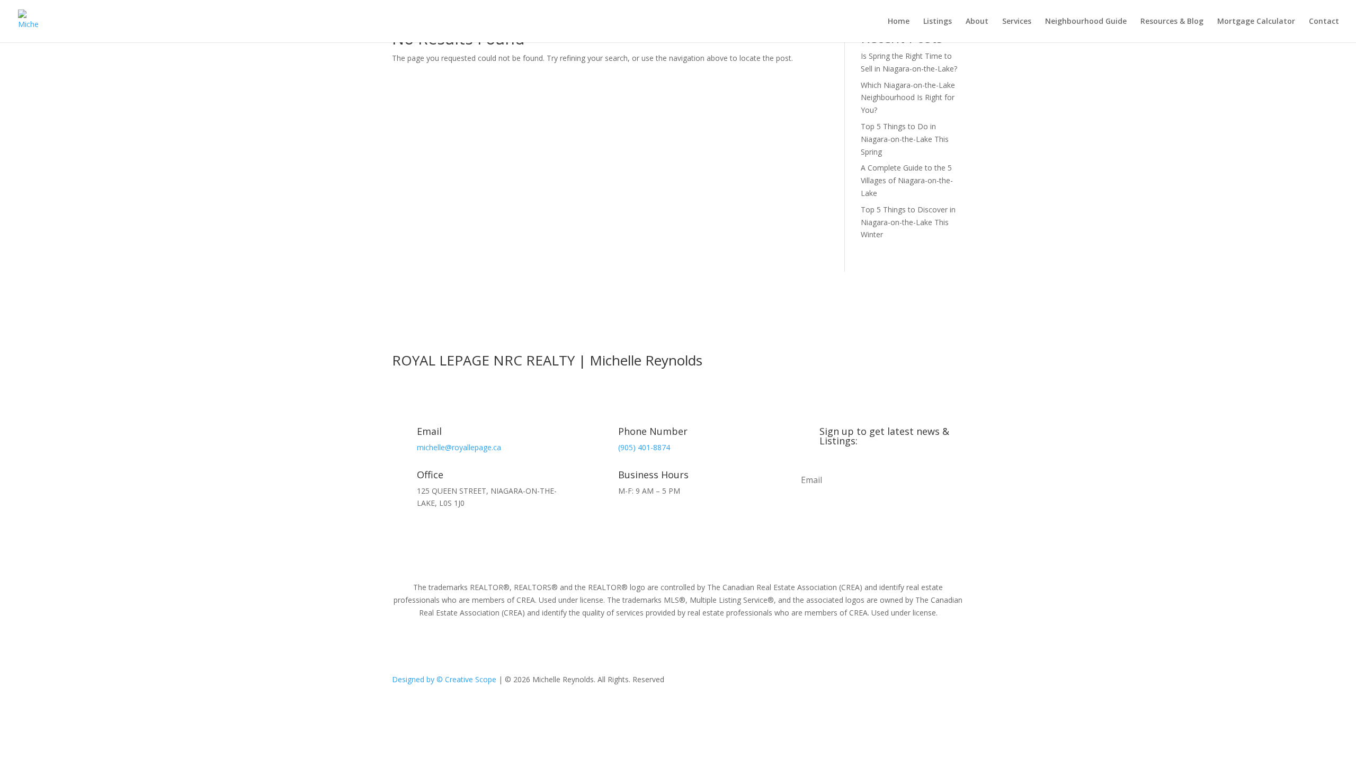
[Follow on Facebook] (858, 681)
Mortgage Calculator (1256, 21)
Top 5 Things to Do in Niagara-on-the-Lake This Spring (905, 139)
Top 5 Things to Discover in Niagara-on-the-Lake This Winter (908, 222)
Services (1016, 21)
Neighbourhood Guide (1086, 21)
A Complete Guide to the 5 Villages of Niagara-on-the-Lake (907, 180)
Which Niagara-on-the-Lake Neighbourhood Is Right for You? (908, 97)
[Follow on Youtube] (900, 681)
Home (898, 21)
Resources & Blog (1171, 21)
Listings (937, 21)
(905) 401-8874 (644, 447)
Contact (1324, 21)
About (977, 21)
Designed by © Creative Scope (445, 679)
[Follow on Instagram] (879, 681)
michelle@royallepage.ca (459, 447)
